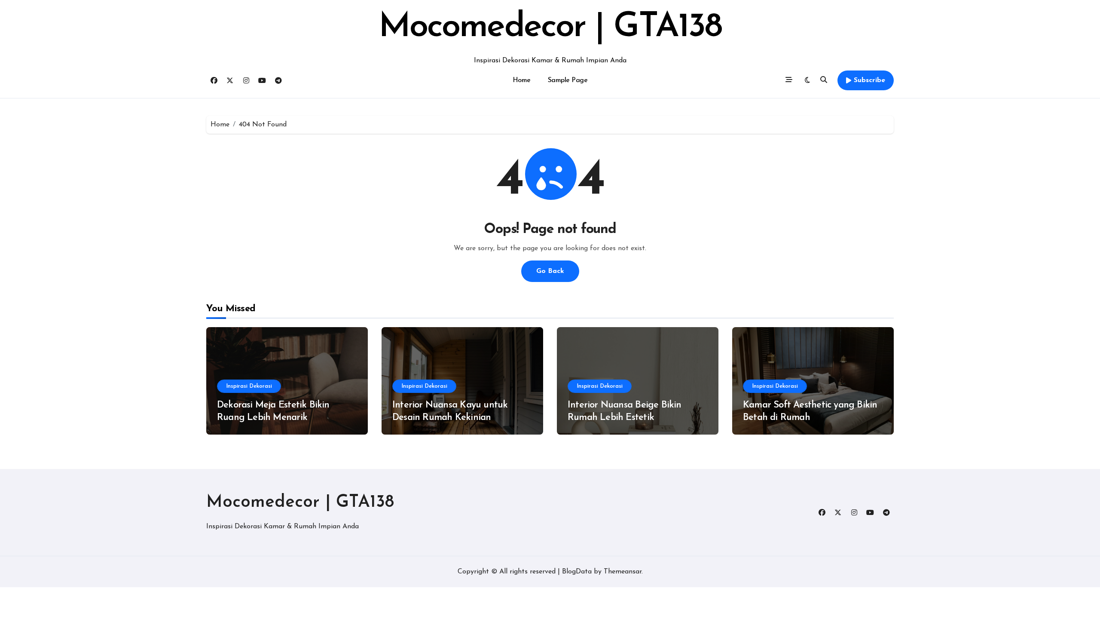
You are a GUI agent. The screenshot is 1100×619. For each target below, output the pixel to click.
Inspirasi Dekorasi (249, 386)
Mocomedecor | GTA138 (550, 27)
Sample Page (568, 80)
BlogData (577, 571)
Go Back (550, 271)
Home (522, 80)
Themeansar (623, 571)
